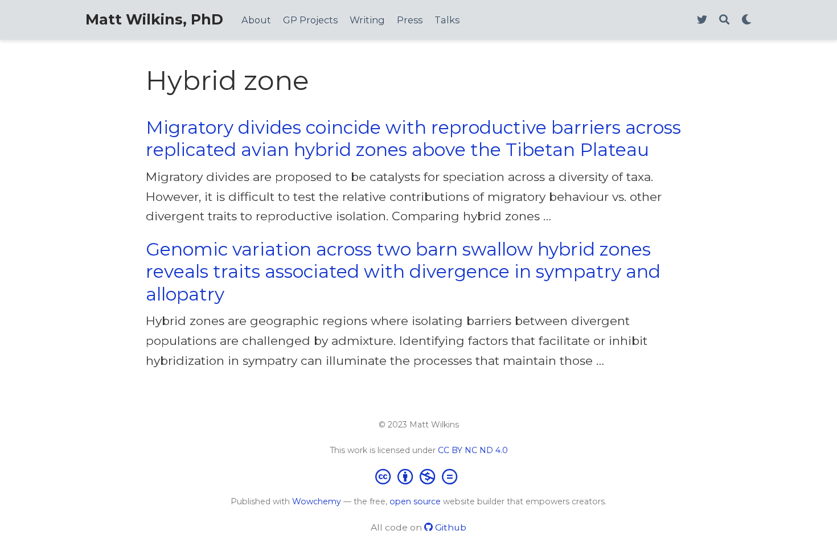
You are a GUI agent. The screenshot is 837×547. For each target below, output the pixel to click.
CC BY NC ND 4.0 (473, 450)
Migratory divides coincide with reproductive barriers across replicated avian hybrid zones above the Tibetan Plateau (413, 139)
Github (449, 527)
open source (415, 501)
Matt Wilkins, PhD (154, 19)
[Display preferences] (746, 20)
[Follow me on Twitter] (702, 20)
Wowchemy (316, 501)
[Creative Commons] (418, 476)
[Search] (724, 20)
